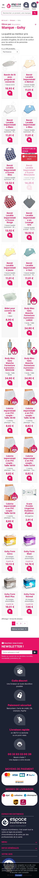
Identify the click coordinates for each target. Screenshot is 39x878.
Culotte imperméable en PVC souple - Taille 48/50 (9, 461)
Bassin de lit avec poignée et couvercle (10, 78)
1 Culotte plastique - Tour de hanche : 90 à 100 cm (9, 423)
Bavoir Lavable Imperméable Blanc (10, 123)
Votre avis (7, 854)
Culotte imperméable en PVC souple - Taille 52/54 (29, 461)
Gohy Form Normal (29, 595)
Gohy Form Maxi (29, 552)
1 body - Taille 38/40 (10, 374)
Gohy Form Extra (9, 552)
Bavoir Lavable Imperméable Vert (29, 266)
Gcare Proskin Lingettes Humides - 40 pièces (29, 508)
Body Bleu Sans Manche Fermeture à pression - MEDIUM (9, 364)
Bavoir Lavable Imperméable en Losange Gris (29, 219)
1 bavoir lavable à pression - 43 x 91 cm (29, 179)
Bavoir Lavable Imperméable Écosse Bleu (10, 170)
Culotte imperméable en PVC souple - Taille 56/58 (9, 508)
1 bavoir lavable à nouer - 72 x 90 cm (29, 229)
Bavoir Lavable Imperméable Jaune (10, 266)
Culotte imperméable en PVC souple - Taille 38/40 (9, 413)
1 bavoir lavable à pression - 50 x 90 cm (29, 86)
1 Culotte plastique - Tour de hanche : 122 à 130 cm (29, 471)
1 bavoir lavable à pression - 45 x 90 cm (9, 179)
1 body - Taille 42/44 (29, 324)
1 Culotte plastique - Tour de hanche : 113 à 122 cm (10, 471)
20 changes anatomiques (9, 557)
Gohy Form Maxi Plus (9, 595)
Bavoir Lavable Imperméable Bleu (29, 123)
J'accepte (18, 875)
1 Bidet (9, 316)
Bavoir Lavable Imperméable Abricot (29, 78)
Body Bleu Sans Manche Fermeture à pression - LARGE (29, 314)
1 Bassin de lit (10, 85)
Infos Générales (10, 848)
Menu (4, 842)
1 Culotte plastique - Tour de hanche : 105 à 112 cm (29, 423)
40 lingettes (29, 516)
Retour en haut (19, 629)
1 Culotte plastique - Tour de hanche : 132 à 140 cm (10, 518)
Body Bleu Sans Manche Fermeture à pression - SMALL (29, 364)
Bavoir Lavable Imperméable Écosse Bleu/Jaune (29, 170)
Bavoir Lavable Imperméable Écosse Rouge (10, 218)
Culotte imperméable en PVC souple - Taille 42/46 (29, 413)
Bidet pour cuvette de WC (9, 310)
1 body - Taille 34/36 (29, 374)
